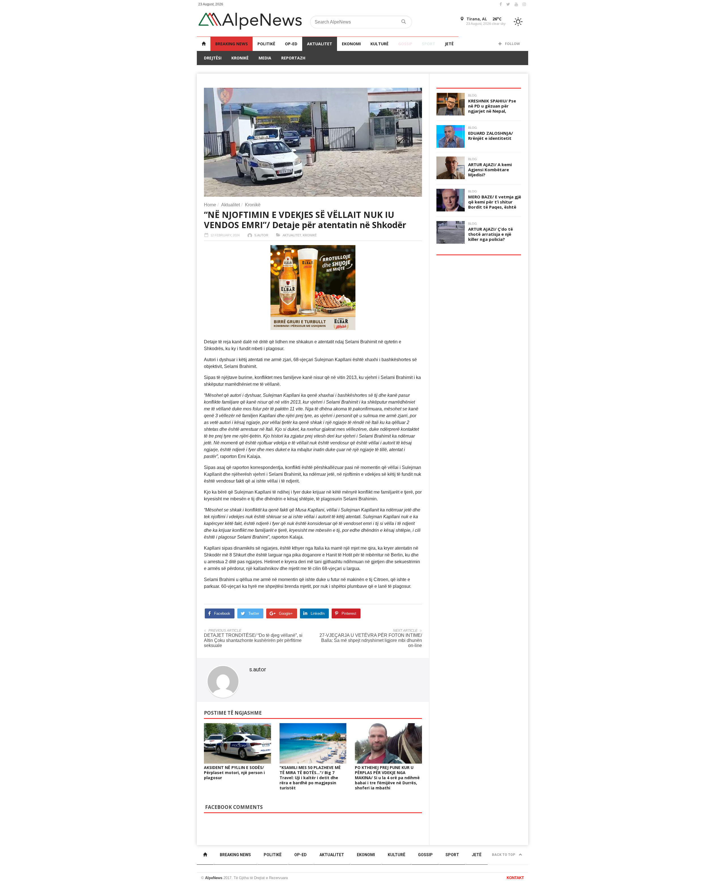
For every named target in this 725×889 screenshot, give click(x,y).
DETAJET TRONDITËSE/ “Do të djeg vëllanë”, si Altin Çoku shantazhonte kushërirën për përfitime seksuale (253, 640)
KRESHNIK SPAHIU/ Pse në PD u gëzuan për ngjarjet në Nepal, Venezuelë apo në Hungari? (492, 111)
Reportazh (293, 58)
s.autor (261, 235)
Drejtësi (212, 58)
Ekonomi (351, 43)
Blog (472, 95)
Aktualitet (319, 43)
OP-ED (291, 43)
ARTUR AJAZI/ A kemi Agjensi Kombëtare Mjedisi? (490, 169)
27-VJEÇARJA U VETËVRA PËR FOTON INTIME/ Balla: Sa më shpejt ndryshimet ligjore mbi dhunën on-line (370, 640)
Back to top (504, 855)
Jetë (449, 43)
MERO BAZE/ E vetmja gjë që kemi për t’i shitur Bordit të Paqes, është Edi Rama (494, 204)
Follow (512, 43)
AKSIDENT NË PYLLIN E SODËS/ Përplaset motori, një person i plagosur (234, 772)
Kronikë (240, 58)
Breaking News (231, 43)
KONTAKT (515, 878)
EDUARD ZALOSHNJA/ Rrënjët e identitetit (490, 135)
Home (210, 204)
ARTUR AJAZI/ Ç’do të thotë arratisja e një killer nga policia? (490, 234)
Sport (428, 43)
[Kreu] (203, 44)
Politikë (266, 43)
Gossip (405, 43)
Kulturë (379, 43)
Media (265, 58)
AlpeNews (213, 878)
